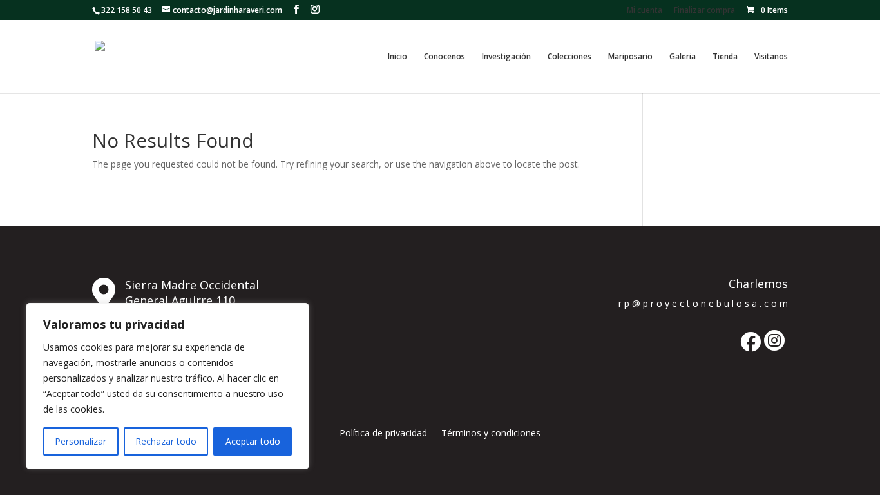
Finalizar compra (704, 10)
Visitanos (771, 57)
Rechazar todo (165, 441)
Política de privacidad (383, 434)
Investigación (506, 57)
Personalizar (80, 441)
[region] (167, 386)
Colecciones (569, 57)
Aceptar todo (252, 441)
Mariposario (630, 57)
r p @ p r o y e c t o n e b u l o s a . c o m (703, 303)
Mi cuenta (644, 10)
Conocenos (444, 57)
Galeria (682, 57)
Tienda (725, 57)
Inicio (397, 57)
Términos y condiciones (490, 434)
